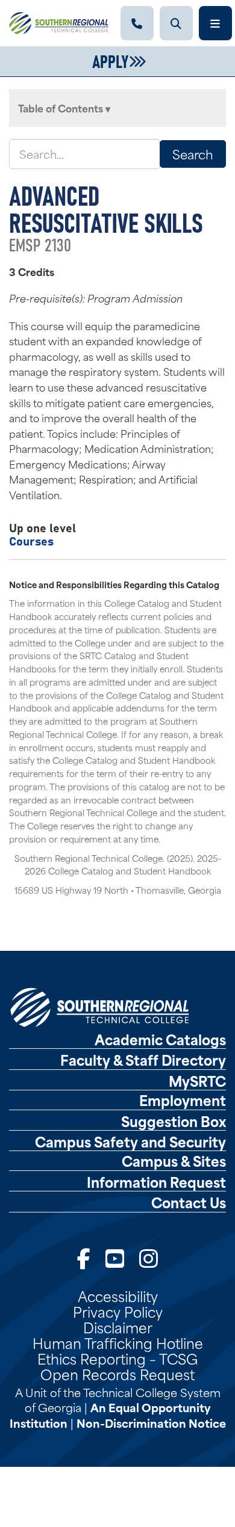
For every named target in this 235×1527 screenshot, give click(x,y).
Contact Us (188, 1202)
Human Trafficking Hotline (118, 1342)
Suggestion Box (173, 1121)
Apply (110, 60)
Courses (31, 540)
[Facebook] (83, 1256)
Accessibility (118, 1295)
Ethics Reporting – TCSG (117, 1358)
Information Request (156, 1181)
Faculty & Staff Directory (143, 1059)
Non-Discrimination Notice (151, 1422)
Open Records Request (117, 1373)
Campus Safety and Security (130, 1141)
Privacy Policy (118, 1311)
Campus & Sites (174, 1160)
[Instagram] (148, 1256)
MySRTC (197, 1080)
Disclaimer (117, 1327)
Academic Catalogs (160, 1039)
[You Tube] (114, 1256)
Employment (182, 1100)
